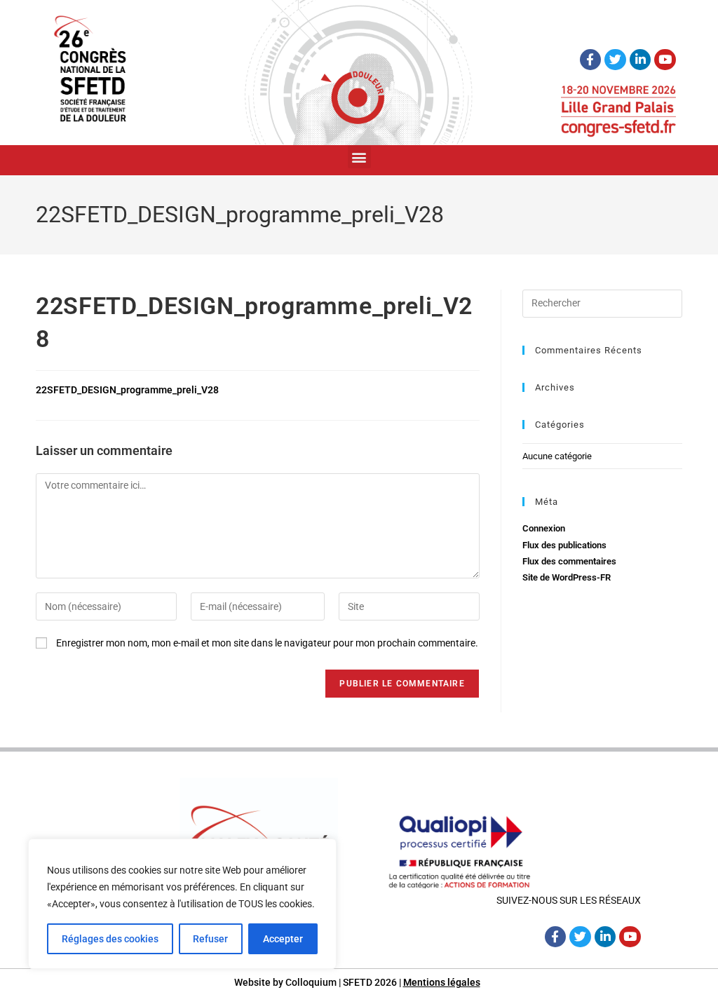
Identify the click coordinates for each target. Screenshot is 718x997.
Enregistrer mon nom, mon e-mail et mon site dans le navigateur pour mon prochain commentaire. (267, 643)
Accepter (283, 938)
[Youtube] (665, 60)
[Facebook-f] (591, 60)
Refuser (210, 938)
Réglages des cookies (110, 938)
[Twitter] (615, 60)
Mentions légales (441, 982)
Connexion (543, 528)
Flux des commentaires (569, 561)
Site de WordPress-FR (566, 577)
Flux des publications (564, 545)
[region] (182, 904)
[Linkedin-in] (640, 60)
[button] (359, 156)
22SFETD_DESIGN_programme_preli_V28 (127, 389)
